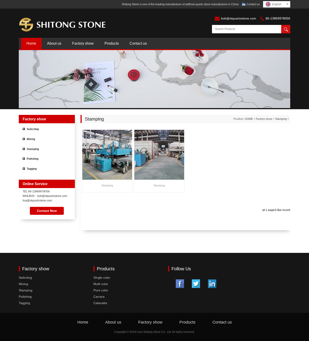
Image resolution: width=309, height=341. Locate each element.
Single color (101, 277)
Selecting (33, 129)
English (276, 4)
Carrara (99, 296)
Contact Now (47, 211)
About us (54, 43)
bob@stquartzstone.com (238, 18)
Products (112, 43)
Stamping (33, 149)
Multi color (100, 284)
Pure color (100, 290)
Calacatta (100, 303)
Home (31, 43)
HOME (249, 119)
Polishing (32, 158)
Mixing (31, 139)
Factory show (83, 43)
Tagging (32, 168)
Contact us (253, 4)
